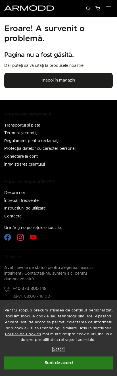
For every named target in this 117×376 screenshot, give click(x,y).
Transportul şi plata (22, 125)
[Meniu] (108, 8)
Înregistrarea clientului (24, 164)
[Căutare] (88, 8)
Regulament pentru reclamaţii (31, 141)
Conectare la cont (21, 157)
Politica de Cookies (23, 334)
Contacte (13, 216)
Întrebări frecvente (21, 201)
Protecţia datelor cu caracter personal (40, 149)
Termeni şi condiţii (21, 133)
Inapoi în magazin (58, 80)
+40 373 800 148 (29, 289)
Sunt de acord (59, 363)
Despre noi (14, 193)
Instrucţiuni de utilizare (25, 208)
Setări (58, 349)
